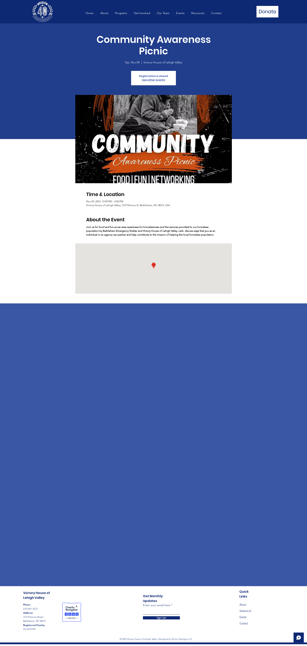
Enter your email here (156, 605)
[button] (121, 12)
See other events (153, 80)
